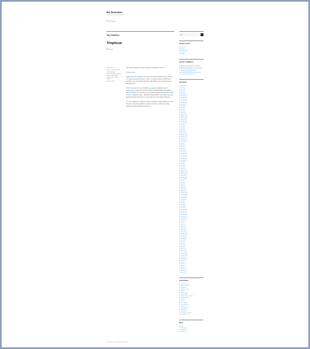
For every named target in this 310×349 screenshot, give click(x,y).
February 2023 (184, 151)
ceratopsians (183, 287)
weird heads (183, 314)
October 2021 (183, 175)
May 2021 (183, 184)
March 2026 (183, 94)
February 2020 (184, 209)
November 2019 (184, 214)
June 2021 (183, 182)
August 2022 (183, 160)
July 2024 (183, 124)
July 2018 (183, 241)
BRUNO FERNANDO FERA (187, 67)
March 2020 (183, 207)
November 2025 (184, 99)
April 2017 (183, 267)
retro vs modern (184, 302)
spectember (183, 306)
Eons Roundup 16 (184, 50)
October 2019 (183, 216)
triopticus (109, 78)
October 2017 (183, 257)
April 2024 (183, 129)
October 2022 (183, 156)
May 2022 (183, 165)
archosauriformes (111, 72)
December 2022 (184, 153)
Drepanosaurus (197, 72)
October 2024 (183, 119)
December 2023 (184, 134)
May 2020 (183, 204)
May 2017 (183, 265)
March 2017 (183, 269)
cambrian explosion (185, 285)
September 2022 (184, 158)
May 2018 (183, 245)
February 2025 (184, 114)
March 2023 (183, 150)
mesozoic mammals (185, 297)
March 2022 (183, 168)
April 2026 (183, 92)
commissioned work (185, 289)
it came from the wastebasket (187, 295)
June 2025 (183, 107)
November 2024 (184, 117)
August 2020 (183, 199)
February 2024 (184, 133)
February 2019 (184, 229)
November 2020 (184, 194)
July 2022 (183, 162)
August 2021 (183, 179)
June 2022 (183, 163)
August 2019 (183, 219)
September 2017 (184, 258)
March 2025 (183, 112)
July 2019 (183, 221)
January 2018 (183, 252)
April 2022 (183, 167)
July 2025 (183, 106)
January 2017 (183, 272)
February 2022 (184, 170)
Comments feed (184, 329)
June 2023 (183, 145)
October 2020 (183, 196)
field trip (182, 290)
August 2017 (183, 260)
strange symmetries (185, 307)
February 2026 (184, 95)
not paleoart (183, 299)
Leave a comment (111, 81)
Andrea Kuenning (184, 74)
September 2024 (184, 121)
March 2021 (183, 187)
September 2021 (184, 177)
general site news (184, 292)
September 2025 (184, 102)
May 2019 (183, 224)
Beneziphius (183, 52)
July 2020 (183, 201)
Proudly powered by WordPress (121, 342)
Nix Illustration (114, 12)
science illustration (115, 69)
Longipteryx (197, 65)
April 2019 (183, 226)
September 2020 (184, 197)
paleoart (108, 69)
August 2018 (183, 240)
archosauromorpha (111, 73)
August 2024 (183, 123)
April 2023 (183, 148)
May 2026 (183, 90)
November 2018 (184, 235)
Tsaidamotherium (198, 67)
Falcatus (192, 74)
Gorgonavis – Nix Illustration (187, 65)
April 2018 (183, 246)
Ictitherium (183, 47)
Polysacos (183, 48)
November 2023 (184, 136)
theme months (184, 309)
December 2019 (184, 213)
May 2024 (183, 128)
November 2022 (184, 155)
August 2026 (183, 85)
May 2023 (183, 146)
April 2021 (183, 185)
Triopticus (114, 42)
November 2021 (184, 173)
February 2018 (184, 250)
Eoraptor (182, 53)
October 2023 (183, 138)
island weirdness (184, 294)
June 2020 (183, 202)
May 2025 (183, 109)
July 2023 (183, 143)
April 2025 (183, 111)
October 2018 (183, 236)
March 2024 (183, 131)
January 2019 (183, 231)
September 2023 (184, 140)
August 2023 (183, 141)
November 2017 (184, 255)
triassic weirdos (114, 77)
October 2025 (183, 100)
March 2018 (183, 248)
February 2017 (184, 270)
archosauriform (137, 79)
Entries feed (183, 327)
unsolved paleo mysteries (186, 312)
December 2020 (184, 192)
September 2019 (184, 218)
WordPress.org (184, 331)
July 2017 (183, 262)
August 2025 (183, 104)
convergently (152, 88)
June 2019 (183, 223)
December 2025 (184, 97)
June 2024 (183, 126)
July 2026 (183, 87)
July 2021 (183, 180)
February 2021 (184, 189)
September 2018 (184, 238)
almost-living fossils (185, 284)
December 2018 (184, 233)
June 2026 (183, 89)
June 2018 (183, 243)
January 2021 (183, 190)
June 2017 (183, 263)
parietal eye (170, 94)
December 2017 (184, 253)
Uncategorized (184, 311)
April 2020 (183, 206)
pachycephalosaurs (130, 90)
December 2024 (184, 116)
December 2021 (184, 172)
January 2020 (183, 211)
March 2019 (183, 228)
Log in (182, 326)
